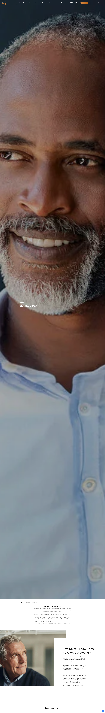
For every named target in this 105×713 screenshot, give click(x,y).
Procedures (51, 2)
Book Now (84, 3)
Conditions (42, 2)
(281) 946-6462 (73, 2)
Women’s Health (32, 2)
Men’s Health (21, 2)
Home (22, 602)
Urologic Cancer (62, 2)
